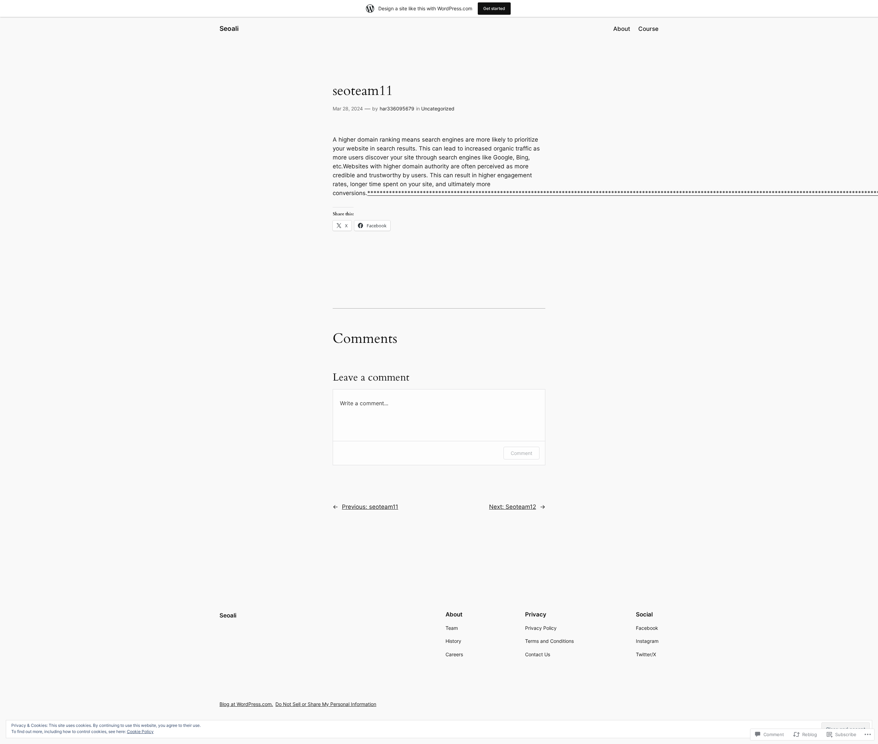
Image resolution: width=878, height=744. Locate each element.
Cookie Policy (140, 731)
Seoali (229, 28)
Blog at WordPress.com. (246, 704)
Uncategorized (437, 108)
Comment (521, 453)
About (621, 28)
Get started (494, 8)
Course (648, 28)
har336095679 (397, 108)
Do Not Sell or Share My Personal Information (325, 704)
